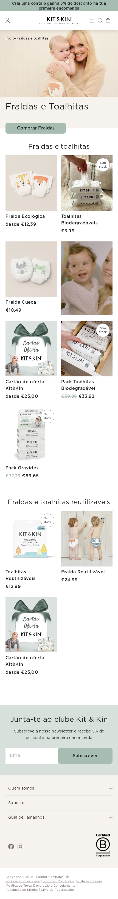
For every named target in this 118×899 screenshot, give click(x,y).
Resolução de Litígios (21, 889)
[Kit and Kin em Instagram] (21, 847)
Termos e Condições (58, 881)
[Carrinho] (108, 20)
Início (10, 38)
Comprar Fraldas (36, 128)
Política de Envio (89, 881)
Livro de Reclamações (57, 889)
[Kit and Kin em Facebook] (11, 847)
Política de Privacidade (22, 881)
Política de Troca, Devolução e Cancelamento (40, 885)
